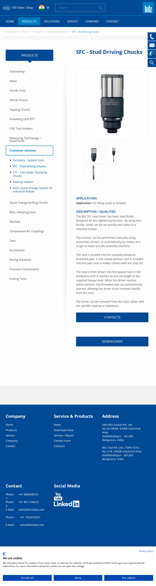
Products (29, 21)
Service (72, 21)
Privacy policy (146, 551)
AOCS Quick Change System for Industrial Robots (33, 189)
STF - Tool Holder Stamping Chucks (30, 174)
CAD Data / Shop (22, 7)
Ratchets (15, 221)
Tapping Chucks (20, 109)
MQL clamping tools (23, 212)
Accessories (17, 250)
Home (10, 21)
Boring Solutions (20, 260)
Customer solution (57, 31)
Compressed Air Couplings (27, 231)
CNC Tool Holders (21, 128)
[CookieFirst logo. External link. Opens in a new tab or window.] (4, 554)
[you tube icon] (58, 497)
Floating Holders (23, 182)
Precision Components (24, 269)
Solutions (52, 21)
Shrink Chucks (19, 100)
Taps (13, 240)
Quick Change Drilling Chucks (29, 202)
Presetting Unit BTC (22, 119)
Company (92, 21)
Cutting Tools (18, 279)
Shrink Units (17, 90)
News (13, 81)
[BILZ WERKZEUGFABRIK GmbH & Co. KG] (148, 11)
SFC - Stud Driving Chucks (85, 31)
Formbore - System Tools (28, 160)
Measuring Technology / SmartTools (25, 139)
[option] (94, 155)
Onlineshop (17, 71)
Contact (112, 21)
